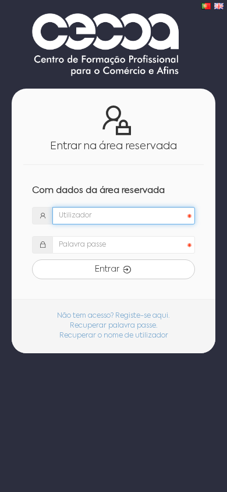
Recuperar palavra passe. (114, 325)
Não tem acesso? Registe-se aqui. (113, 315)
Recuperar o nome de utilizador (113, 335)
